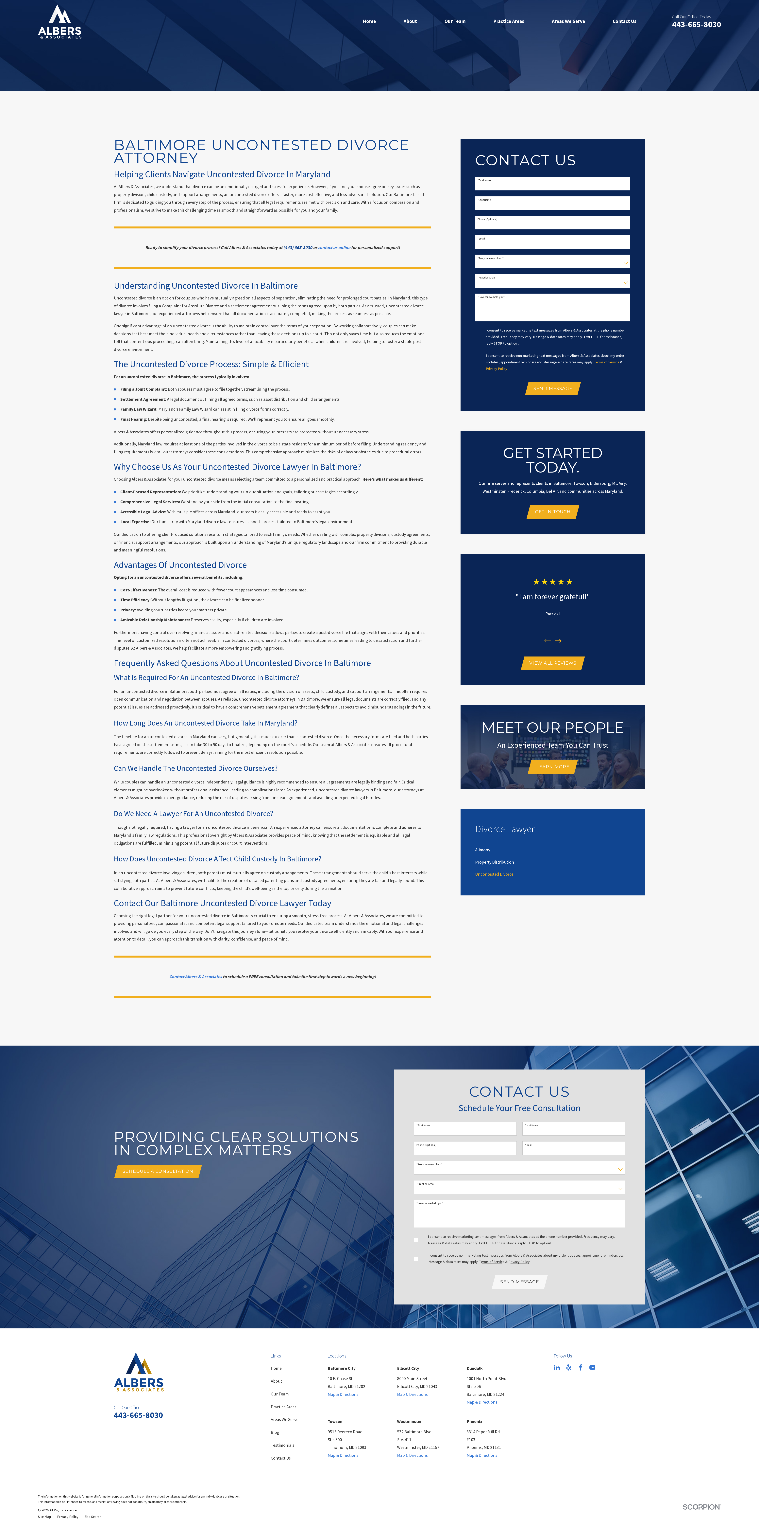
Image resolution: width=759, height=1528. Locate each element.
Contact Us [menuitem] (624, 21)
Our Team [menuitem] (455, 21)
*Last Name (484, 200)
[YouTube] (592, 1367)
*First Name (484, 180)
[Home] (59, 21)
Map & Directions (343, 1394)
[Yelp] (569, 1367)
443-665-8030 (696, 24)
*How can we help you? (491, 297)
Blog (275, 1432)
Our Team (280, 1394)
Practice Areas (283, 1407)
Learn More (552, 766)
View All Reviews (552, 663)
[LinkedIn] (557, 1367)
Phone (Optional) (487, 219)
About (276, 1381)
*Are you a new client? (491, 258)
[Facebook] (581, 1367)
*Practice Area (486, 277)
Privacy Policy (496, 368)
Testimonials (282, 1445)
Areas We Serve (284, 1419)
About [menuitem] (410, 21)
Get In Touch (553, 511)
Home (276, 1368)
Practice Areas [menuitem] (508, 21)
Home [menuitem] (369, 21)
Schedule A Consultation (158, 1171)
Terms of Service (606, 362)
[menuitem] (482, 850)
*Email (481, 238)
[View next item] (558, 641)
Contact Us (281, 1458)
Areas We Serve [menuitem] (568, 21)
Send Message (552, 388)
